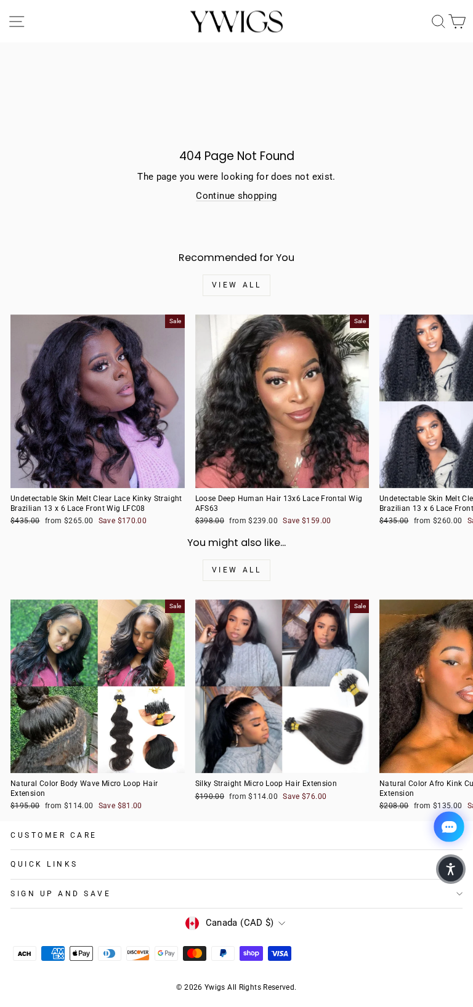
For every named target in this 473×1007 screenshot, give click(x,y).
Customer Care (53, 835)
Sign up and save (60, 893)
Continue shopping (236, 195)
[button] (451, 869)
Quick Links (44, 864)
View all (237, 285)
